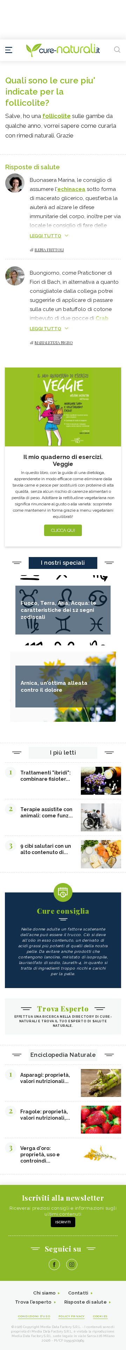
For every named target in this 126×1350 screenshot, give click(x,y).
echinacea (71, 189)
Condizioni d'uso (34, 1316)
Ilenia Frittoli (49, 249)
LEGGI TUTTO (45, 235)
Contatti (78, 1293)
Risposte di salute (85, 1302)
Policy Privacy (71, 1316)
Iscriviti (63, 1222)
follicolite (56, 115)
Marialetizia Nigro (54, 342)
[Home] (63, 50)
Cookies (100, 1316)
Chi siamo (44, 1293)
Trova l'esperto (33, 1302)
